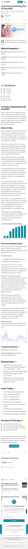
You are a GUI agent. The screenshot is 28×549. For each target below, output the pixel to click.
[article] (14, 488)
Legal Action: (8, 365)
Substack (7, 546)
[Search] (25, 479)
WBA (8, 382)
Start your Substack (10, 542)
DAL (5, 375)
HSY (14, 369)
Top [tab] (2, 479)
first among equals (17, 163)
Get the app (20, 542)
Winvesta (12, 438)
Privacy (23, 538)
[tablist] (7, 462)
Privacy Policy (15, 531)
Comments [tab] (4, 462)
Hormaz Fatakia (7, 15)
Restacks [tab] (10, 462)
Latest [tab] (6, 479)
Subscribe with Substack (15, 525)
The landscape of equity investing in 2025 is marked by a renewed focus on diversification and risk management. (10, 489)
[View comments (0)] (5, 20)
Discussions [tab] (11, 479)
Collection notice (16, 539)
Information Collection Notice (18, 530)
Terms (9, 539)
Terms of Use (21, 529)
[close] (24, 500)
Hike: (5, 378)
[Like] (2, 20)
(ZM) (16, 114)
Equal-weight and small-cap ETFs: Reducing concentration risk (9, 485)
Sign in (25, 2)
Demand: (6, 371)
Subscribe (20, 2)
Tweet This (10, 124)
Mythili (10, 491)
